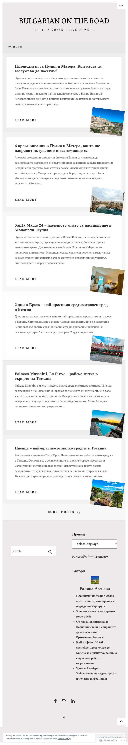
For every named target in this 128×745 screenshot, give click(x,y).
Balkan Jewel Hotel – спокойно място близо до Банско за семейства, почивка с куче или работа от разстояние (96, 653)
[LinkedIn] (73, 703)
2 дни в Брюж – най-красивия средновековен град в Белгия (61, 307)
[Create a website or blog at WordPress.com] (64, 717)
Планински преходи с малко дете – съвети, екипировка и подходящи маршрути (95, 601)
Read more (26, 120)
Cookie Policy (64, 739)
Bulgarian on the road (64, 21)
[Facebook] (55, 703)
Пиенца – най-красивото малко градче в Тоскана (60, 448)
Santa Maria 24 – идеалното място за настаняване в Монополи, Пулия (63, 227)
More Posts (61, 512)
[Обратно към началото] (121, 721)
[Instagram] (64, 703)
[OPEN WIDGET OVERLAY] (121, 6)
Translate (101, 556)
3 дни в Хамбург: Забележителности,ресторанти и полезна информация (96, 673)
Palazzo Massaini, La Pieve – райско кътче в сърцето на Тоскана (56, 376)
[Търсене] (33, 551)
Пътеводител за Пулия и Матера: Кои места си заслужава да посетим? (58, 68)
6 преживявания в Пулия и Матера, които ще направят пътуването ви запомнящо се (57, 148)
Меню (17, 47)
